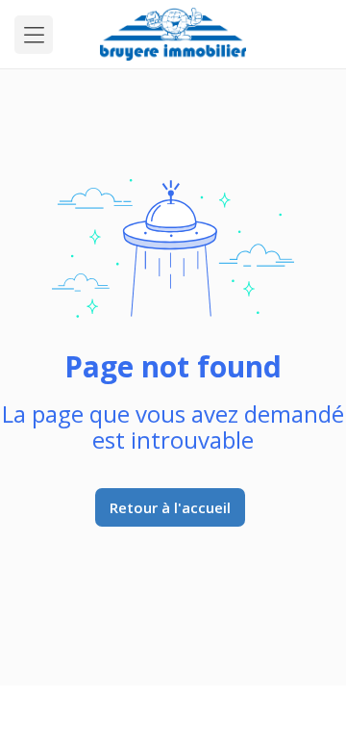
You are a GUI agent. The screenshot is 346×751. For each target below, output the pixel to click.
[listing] (173, 34)
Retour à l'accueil (170, 507)
